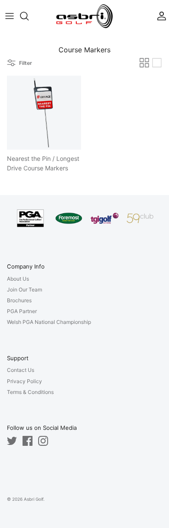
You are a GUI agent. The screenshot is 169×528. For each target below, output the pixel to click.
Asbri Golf (33, 499)
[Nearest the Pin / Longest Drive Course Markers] (44, 113)
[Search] (28, 16)
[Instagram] (43, 441)
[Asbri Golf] (84, 16)
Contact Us (20, 370)
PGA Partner (22, 311)
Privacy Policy (24, 381)
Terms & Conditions (30, 392)
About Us (18, 278)
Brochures (19, 300)
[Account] (159, 16)
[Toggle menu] (9, 16)
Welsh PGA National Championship (49, 322)
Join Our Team (24, 289)
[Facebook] (27, 441)
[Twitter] (12, 441)
